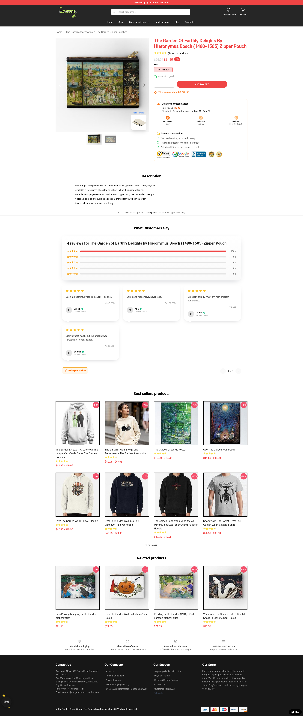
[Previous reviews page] (223, 371)
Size (156, 64)
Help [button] (297, 712)
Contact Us (159, 684)
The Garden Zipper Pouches (111, 32)
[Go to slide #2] (110, 139)
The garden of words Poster (170, 449)
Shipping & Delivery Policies (167, 671)
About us (109, 671)
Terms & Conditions (114, 675)
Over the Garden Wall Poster (219, 449)
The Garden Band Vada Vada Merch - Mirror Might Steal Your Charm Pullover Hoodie (175, 525)
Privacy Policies (113, 680)
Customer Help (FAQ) (164, 689)
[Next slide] (144, 85)
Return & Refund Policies (166, 680)
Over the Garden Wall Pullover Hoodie (77, 521)
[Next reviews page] (238, 371)
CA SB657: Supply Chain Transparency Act (126, 689)
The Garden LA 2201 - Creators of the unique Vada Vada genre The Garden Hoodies (77, 453)
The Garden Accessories (79, 32)
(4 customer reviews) (178, 53)
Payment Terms (162, 675)
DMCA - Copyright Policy (117, 684)
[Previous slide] (60, 85)
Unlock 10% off (6, 702)
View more (152, 545)
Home (59, 32)
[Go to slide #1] (94, 139)
